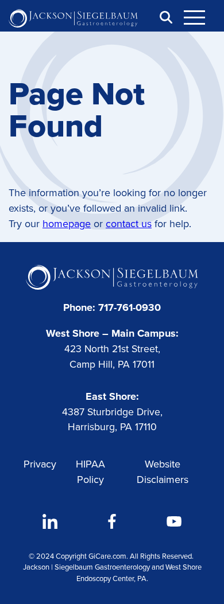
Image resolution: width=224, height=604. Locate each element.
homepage (67, 223)
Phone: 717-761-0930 (112, 307)
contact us (129, 223)
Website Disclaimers (162, 472)
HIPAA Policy (90, 472)
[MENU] (201, 17)
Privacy (40, 464)
